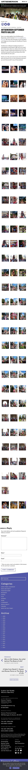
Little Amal (17, 38)
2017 (3, 633)
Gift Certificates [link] (5, 745)
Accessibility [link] (4, 741)
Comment (4, 535)
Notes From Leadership (8, 586)
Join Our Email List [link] (6, 750)
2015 (3, 637)
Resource (4, 592)
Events (3, 594)
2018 (3, 631)
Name (3, 553)
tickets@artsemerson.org (8, 705)
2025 (3, 618)
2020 (3, 628)
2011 (3, 645)
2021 (3, 626)
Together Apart (5, 590)
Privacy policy (16, 768)
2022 (3, 624)
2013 (3, 641)
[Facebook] (2, 24)
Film (2, 596)
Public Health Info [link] (6, 747)
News (2, 600)
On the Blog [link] (18, 748)
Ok (10, 768)
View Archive (14, 679)
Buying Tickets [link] (5, 743)
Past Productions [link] (19, 743)
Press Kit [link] (17, 741)
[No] (26, 765)
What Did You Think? (7, 608)
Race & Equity (5, 604)
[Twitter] (5, 24)
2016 (3, 635)
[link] (16, 750)
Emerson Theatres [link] (6, 700)
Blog (2, 4)
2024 (3, 620)
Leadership (4, 602)
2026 (3, 616)
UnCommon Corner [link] (6, 702)
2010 (3, 647)
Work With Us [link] (5, 749)
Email (3, 558)
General (13, 27)
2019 (3, 630)
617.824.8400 (4, 707)
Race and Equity (6, 588)
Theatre (19, 27)
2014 (3, 639)
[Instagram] (8, 24)
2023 (3, 622)
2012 (3, 643)
